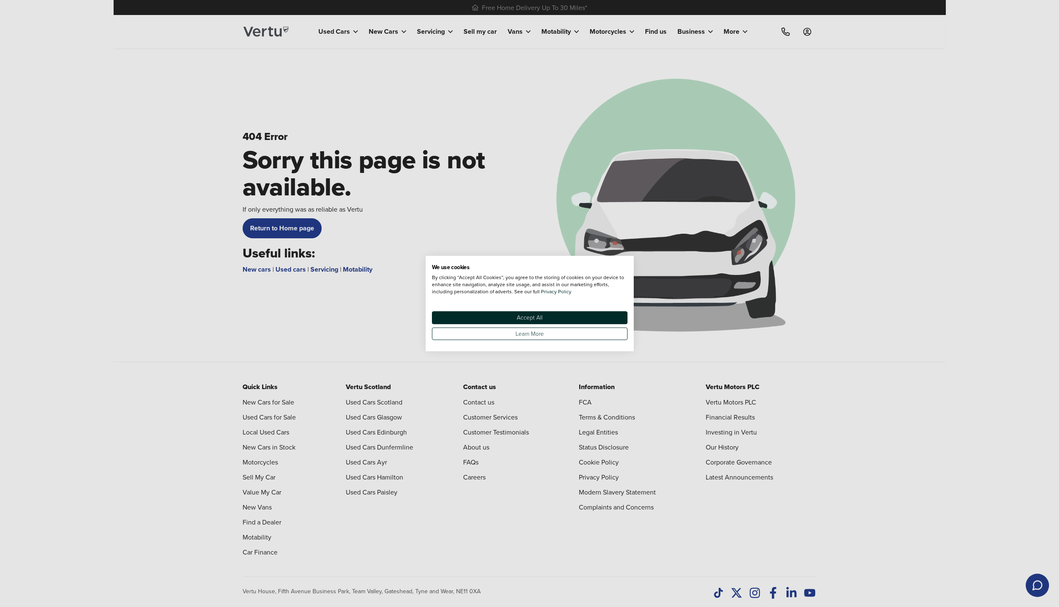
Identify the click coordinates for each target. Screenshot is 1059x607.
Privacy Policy (556, 291)
